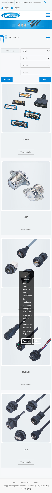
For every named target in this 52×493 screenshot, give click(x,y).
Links (14, 483)
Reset (45, 80)
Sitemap (37, 483)
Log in (6, 8)
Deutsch (18, 2)
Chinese (4, 2)
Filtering (7, 80)
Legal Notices (25, 483)
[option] (26, 24)
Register (17, 8)
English (11, 2)
